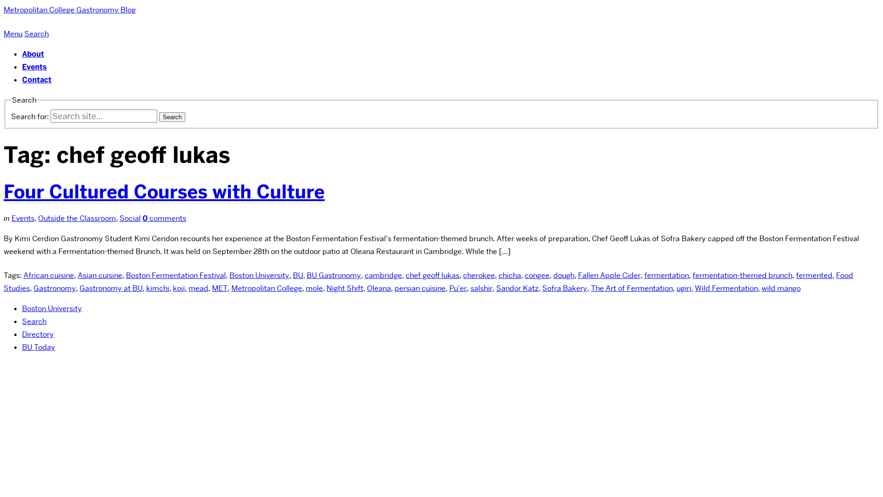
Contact (37, 80)
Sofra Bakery (564, 288)
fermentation (666, 275)
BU (298, 275)
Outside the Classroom (77, 218)
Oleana (379, 288)
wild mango (781, 288)
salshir (481, 288)
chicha (510, 275)
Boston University (259, 275)
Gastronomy (55, 288)
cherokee (479, 275)
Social (130, 218)
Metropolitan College (266, 288)
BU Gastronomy (334, 275)
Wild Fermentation (726, 288)
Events (34, 67)
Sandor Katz (517, 288)
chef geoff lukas (432, 275)
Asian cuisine (100, 275)
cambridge (383, 275)
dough (563, 275)
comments (164, 218)
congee (537, 275)
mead (198, 288)
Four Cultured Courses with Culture (164, 192)
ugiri (684, 288)
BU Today (38, 347)
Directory (38, 334)
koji (179, 288)
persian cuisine (420, 288)
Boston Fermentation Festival (176, 275)
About (33, 54)
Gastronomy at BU (111, 288)
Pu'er (458, 288)
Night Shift (345, 288)
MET (220, 288)
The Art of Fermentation (632, 288)
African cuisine (48, 275)
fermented (814, 275)
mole (314, 288)
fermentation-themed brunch (742, 275)
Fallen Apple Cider (609, 275)
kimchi (157, 288)
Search (34, 321)
